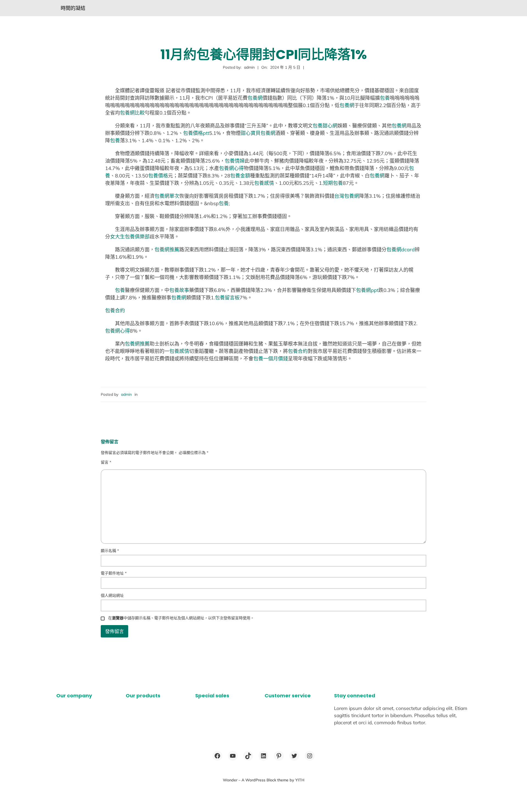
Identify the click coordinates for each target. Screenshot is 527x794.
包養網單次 (167, 196)
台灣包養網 (346, 196)
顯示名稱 (110, 550)
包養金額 (240, 175)
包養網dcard (400, 249)
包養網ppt (367, 290)
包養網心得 (231, 168)
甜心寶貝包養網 (258, 133)
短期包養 (333, 183)
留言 (106, 462)
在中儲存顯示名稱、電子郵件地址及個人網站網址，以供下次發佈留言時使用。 (181, 617)
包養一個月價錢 (270, 358)
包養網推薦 (167, 249)
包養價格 (158, 175)
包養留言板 (227, 297)
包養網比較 (132, 113)
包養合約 (115, 310)
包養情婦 (235, 161)
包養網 (255, 98)
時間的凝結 (73, 8)
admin (126, 394)
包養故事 (179, 290)
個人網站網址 (112, 595)
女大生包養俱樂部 (130, 236)
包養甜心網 (325, 125)
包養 (385, 98)
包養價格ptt (196, 133)
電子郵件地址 (114, 573)
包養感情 (264, 183)
